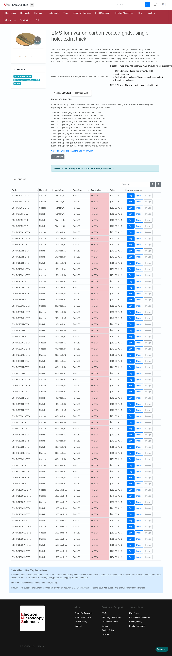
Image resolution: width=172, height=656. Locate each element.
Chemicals (25, 13)
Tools (65, 13)
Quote (139, 195)
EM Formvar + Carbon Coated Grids (27, 80)
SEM (140, 13)
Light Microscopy (102, 13)
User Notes (134, 613)
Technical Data (81, 93)
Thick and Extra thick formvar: (62, 93)
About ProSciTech (83, 617)
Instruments (54, 13)
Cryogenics (10, 20)
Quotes (105, 626)
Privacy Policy (135, 622)
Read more (58, 157)
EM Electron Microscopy (22, 76)
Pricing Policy (108, 630)
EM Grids (17, 83)
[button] (155, 4)
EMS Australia (20, 4)
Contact (78, 626)
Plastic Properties (137, 626)
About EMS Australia (84, 613)
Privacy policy (81, 622)
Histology (151, 13)
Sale (38, 20)
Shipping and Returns (111, 617)
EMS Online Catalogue (139, 617)
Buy (130, 195)
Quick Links (10, 13)
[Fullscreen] (158, 184)
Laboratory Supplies (82, 13)
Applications (25, 20)
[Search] (152, 184)
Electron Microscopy (124, 13)
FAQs (104, 613)
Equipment (39, 13)
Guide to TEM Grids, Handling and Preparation (72, 151)
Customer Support (110, 622)
